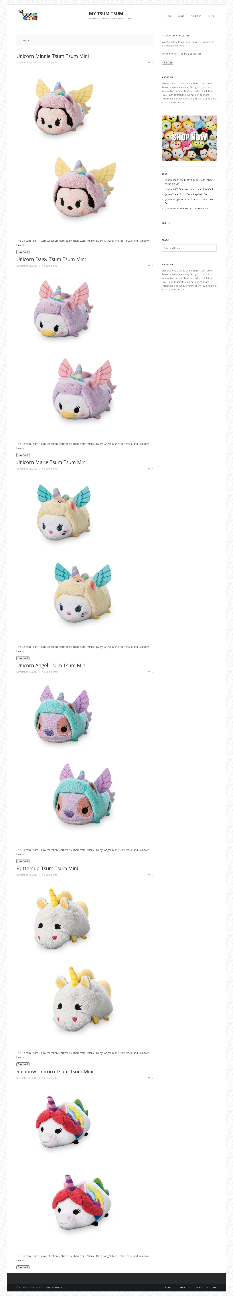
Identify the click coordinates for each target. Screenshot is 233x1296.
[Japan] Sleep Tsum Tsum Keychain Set (186, 194)
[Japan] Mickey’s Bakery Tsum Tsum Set (186, 208)
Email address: (170, 53)
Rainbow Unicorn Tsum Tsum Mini (54, 1071)
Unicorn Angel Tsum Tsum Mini (51, 665)
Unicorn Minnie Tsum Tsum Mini (52, 56)
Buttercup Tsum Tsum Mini (47, 868)
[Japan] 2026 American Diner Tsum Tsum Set (189, 189)
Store (211, 16)
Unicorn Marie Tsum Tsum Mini (51, 462)
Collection (196, 16)
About (181, 16)
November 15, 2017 (26, 62)
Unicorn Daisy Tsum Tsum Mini (51, 259)
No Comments (49, 62)
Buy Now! (23, 252)
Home (168, 16)
